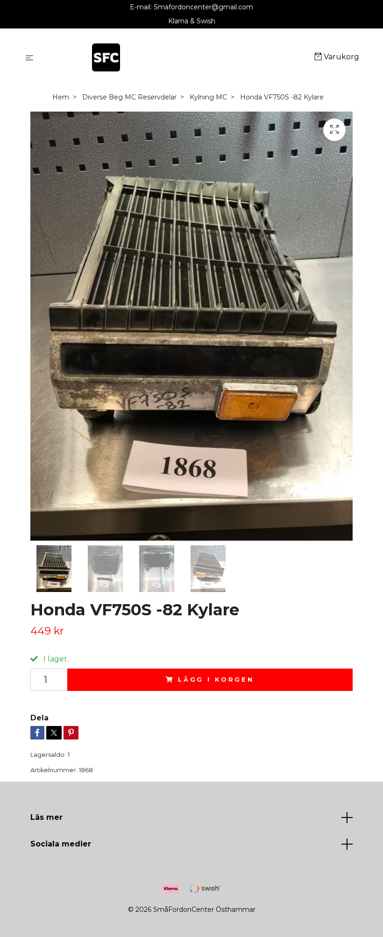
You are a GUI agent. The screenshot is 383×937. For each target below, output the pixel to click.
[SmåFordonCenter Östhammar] (176, 57)
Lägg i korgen (216, 679)
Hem (60, 97)
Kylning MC (208, 97)
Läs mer (46, 817)
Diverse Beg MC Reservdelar (129, 97)
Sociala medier (60, 843)
